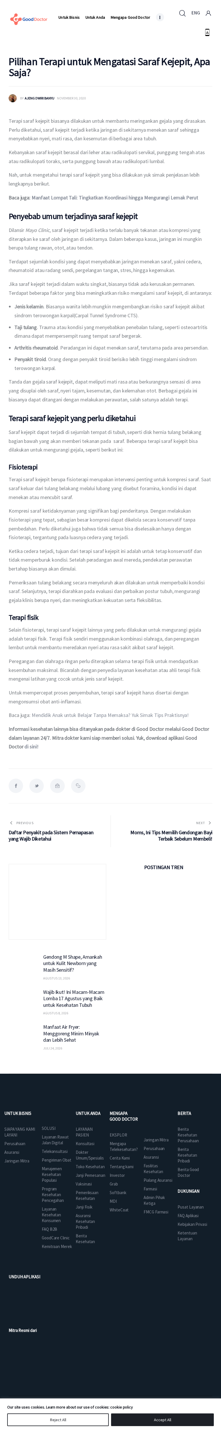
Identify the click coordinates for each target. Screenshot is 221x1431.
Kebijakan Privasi (192, 1224)
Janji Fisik (84, 1207)
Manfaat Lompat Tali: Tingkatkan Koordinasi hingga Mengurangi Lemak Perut (115, 197)
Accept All (162, 1419)
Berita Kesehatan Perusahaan (188, 1134)
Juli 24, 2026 (52, 1048)
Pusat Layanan (191, 1207)
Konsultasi (85, 1143)
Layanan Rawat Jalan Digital (55, 1139)
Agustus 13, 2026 (56, 978)
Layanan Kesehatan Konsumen (51, 1214)
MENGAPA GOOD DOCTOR (124, 1116)
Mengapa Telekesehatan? (124, 1146)
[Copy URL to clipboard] (78, 786)
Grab (114, 1184)
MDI (113, 1201)
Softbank (118, 1192)
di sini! (31, 746)
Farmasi (150, 1189)
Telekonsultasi (55, 1151)
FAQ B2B (49, 1229)
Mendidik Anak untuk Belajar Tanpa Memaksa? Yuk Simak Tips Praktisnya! (110, 715)
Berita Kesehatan (85, 1238)
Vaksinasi (84, 1184)
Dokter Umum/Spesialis (90, 1155)
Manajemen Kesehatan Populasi (52, 1174)
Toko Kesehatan (90, 1166)
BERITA (184, 1113)
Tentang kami (122, 1166)
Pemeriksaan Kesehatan (87, 1195)
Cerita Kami (120, 1158)
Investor (117, 1175)
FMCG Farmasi (156, 1212)
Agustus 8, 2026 (55, 1013)
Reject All (58, 1419)
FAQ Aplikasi (188, 1215)
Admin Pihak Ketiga (154, 1200)
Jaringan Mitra (16, 1161)
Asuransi (11, 1152)
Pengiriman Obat (56, 1160)
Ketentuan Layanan (187, 1235)
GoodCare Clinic (56, 1238)
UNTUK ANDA (88, 1113)
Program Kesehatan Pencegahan (53, 1194)
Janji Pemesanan (90, 1175)
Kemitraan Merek (57, 1246)
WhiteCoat (119, 1210)
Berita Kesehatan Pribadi (187, 1155)
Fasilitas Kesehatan (153, 1168)
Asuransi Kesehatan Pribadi (85, 1221)
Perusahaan (14, 1143)
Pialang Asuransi (158, 1180)
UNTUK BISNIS (17, 1113)
